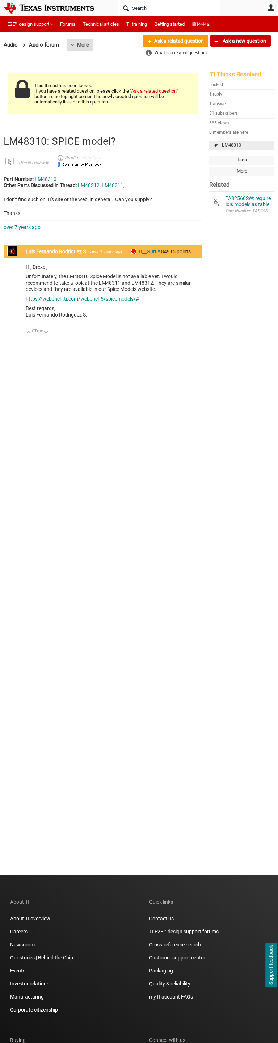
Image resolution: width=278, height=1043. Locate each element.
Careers (19, 931)
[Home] (54, 8)
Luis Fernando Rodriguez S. (57, 251)
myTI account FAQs (171, 997)
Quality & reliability (169, 984)
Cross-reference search (175, 944)
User (270, 7)
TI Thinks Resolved (235, 74)
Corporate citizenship (34, 1010)
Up (29, 333)
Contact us (161, 918)
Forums (68, 24)
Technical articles (101, 24)
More (83, 45)
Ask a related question (179, 41)
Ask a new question (244, 41)
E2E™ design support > (30, 24)
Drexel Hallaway (34, 162)
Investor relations (29, 984)
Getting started (169, 24)
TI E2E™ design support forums (184, 931)
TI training (136, 24)
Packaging (161, 971)
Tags (242, 159)
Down (46, 333)
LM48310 (231, 145)
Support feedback (271, 965)
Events (17, 971)
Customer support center (177, 958)
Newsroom (22, 944)
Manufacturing (27, 997)
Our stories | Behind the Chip (41, 958)
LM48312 (89, 185)
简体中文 (201, 24)
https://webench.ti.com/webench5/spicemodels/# (82, 299)
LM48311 (112, 185)
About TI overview (30, 918)
